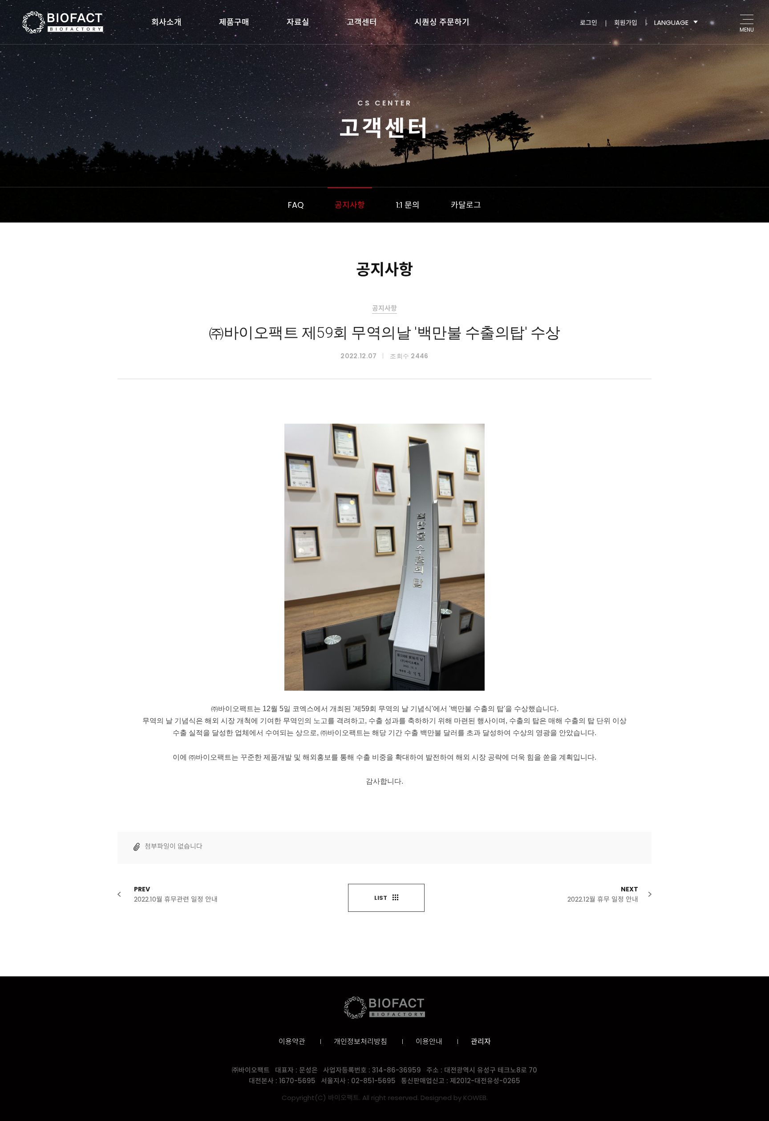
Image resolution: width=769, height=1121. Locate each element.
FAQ (296, 204)
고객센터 (362, 22)
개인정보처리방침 (360, 1041)
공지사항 (350, 204)
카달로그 (466, 204)
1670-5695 (297, 1080)
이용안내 (429, 1041)
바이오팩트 (62, 22)
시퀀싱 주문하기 (441, 22)
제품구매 (234, 22)
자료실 (298, 22)
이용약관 (292, 1041)
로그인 (588, 22)
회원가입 (625, 22)
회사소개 (166, 22)
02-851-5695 (373, 1080)
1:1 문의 (408, 204)
